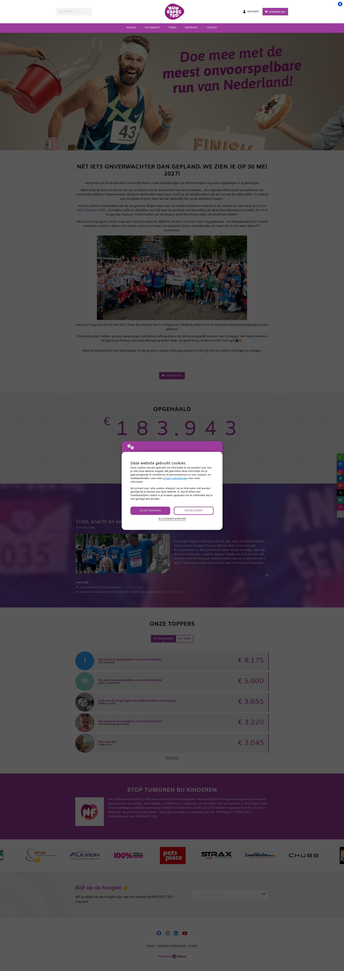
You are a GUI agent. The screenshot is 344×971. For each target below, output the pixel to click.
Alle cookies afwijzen (172, 519)
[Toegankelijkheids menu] (340, 4)
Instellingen (193, 510)
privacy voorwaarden (175, 478)
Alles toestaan (150, 510)
